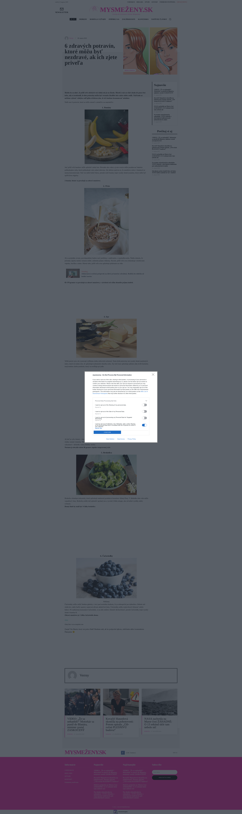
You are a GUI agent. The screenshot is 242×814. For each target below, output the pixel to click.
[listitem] (121, 401)
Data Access (121, 439)
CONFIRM (107, 432)
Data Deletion (110, 439)
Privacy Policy (132, 439)
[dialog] (121, 407)
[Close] (154, 375)
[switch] (144, 405)
